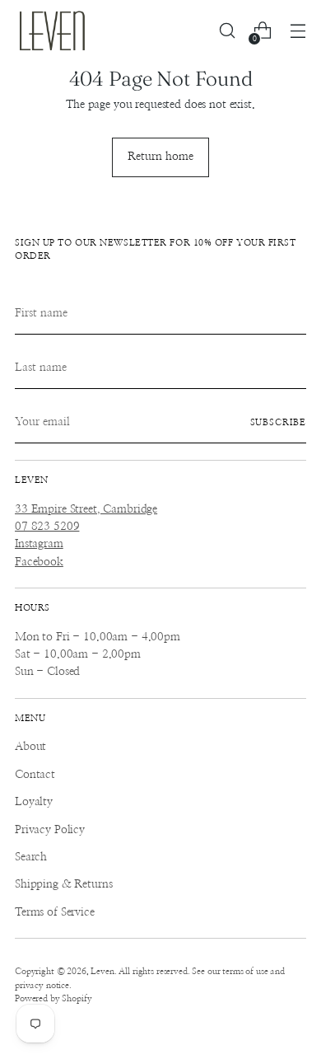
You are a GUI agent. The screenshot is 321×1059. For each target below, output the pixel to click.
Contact (35, 774)
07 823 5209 (47, 526)
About (30, 746)
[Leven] (52, 30)
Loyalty (34, 802)
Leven (102, 971)
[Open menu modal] (297, 31)
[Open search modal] (227, 31)
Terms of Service (55, 912)
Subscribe (278, 422)
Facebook (39, 562)
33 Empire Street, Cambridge (86, 509)
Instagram (39, 544)
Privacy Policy (50, 830)
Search (31, 857)
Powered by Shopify (53, 998)
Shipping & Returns (63, 884)
